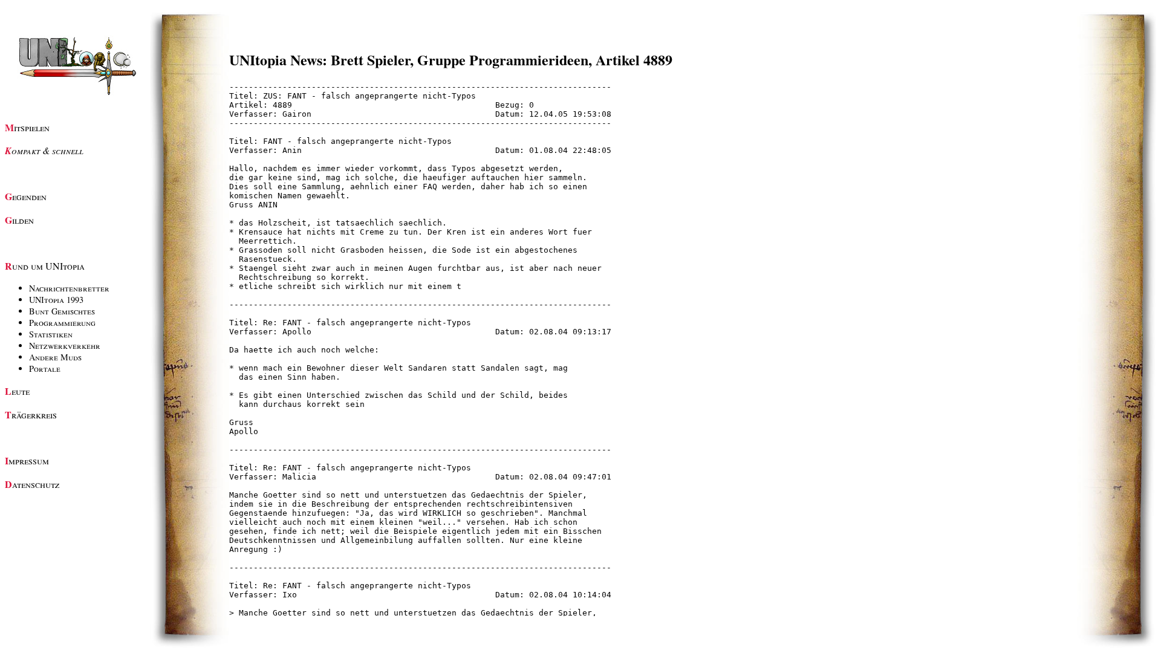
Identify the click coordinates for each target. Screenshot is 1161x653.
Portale (44, 368)
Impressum (27, 460)
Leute (17, 391)
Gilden (19, 219)
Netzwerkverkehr (64, 345)
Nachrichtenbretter (69, 288)
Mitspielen (27, 127)
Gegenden (26, 196)
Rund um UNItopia (45, 265)
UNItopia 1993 (56, 299)
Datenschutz (32, 484)
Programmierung (62, 322)
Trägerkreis (31, 414)
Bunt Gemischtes (62, 311)
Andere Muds (55, 357)
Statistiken (51, 334)
